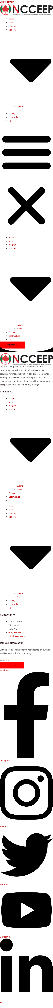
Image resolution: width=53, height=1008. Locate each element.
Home (11, 19)
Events (20, 106)
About (11, 22)
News (19, 110)
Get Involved (14, 117)
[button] (26, 179)
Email (3, 660)
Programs (13, 26)
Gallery (11, 113)
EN (1, 1002)
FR (1, 1006)
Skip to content (7, 1)
